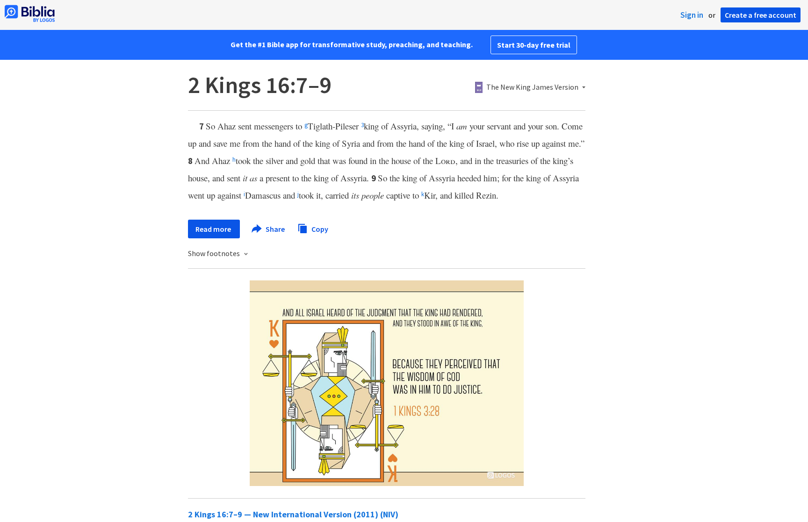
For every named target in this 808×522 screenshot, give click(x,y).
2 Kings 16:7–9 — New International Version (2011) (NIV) (293, 514)
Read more (213, 229)
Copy (319, 228)
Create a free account (760, 15)
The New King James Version (532, 87)
